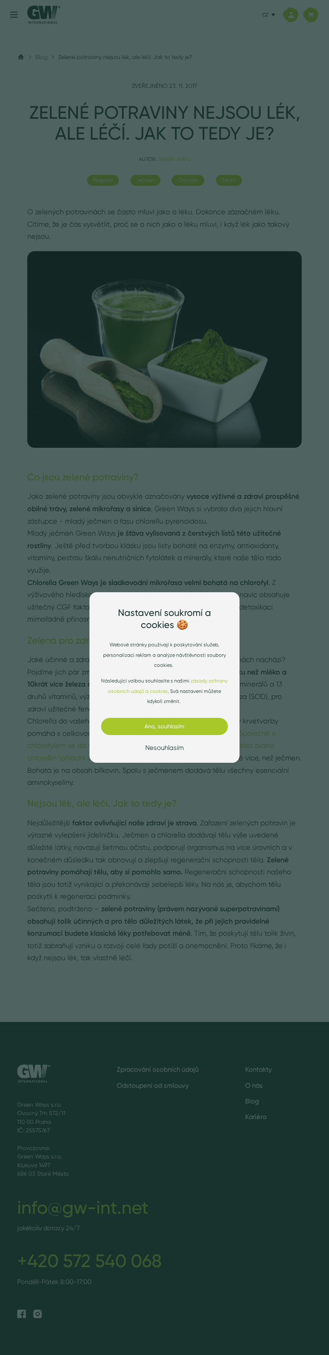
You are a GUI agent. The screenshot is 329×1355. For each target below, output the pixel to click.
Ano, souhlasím (164, 726)
